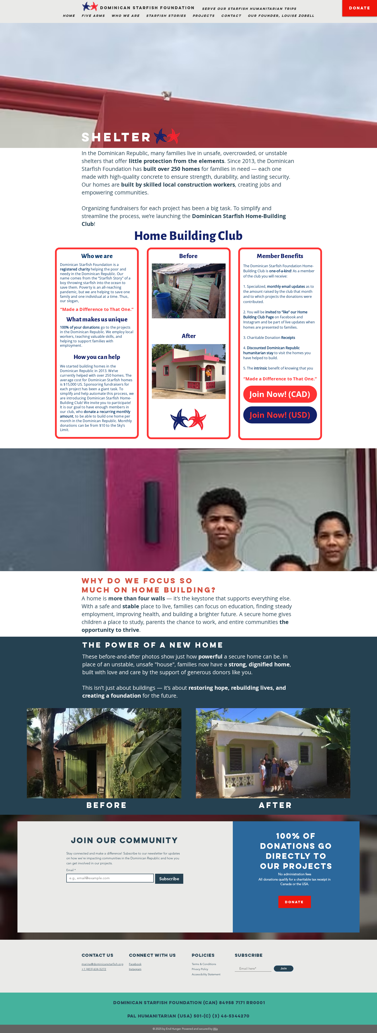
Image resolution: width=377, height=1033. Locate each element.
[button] (93, 15)
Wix (215, 1028)
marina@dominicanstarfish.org (102, 964)
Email (71, 870)
